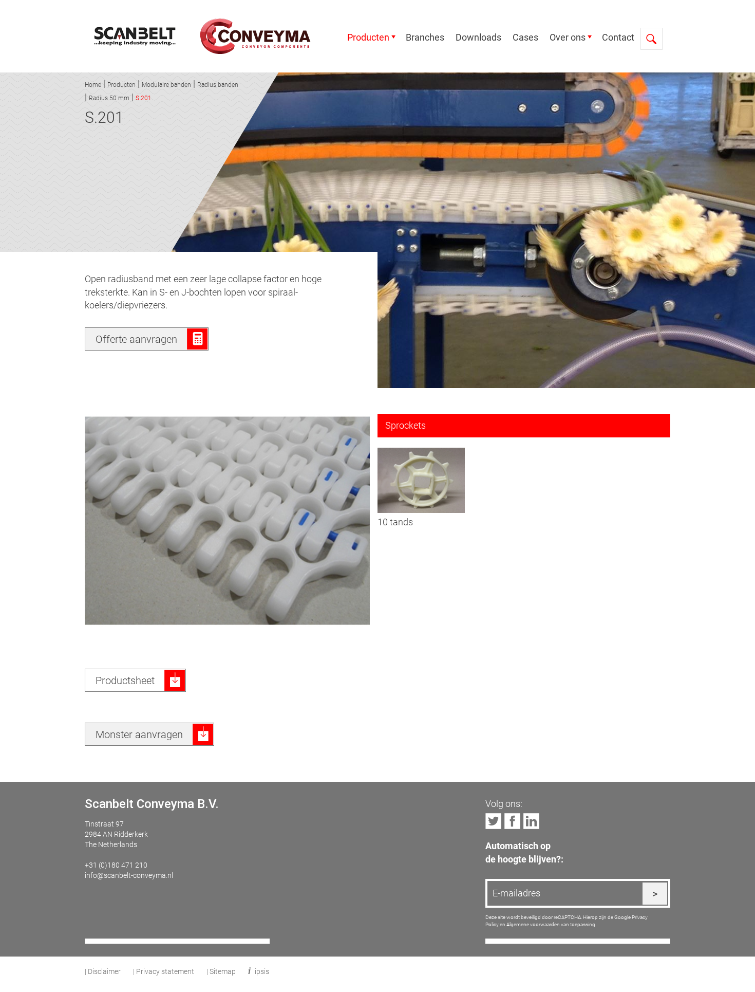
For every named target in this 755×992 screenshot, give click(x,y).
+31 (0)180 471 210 (116, 865)
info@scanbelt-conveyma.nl (129, 875)
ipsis (262, 971)
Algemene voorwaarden (533, 924)
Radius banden (217, 84)
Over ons (568, 37)
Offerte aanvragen (136, 338)
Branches (425, 37)
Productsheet (125, 680)
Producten (368, 37)
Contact (618, 37)
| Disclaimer (103, 971)
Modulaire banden (166, 84)
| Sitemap (221, 971)
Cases (525, 37)
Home (93, 84)
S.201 (144, 98)
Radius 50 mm (109, 98)
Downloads (478, 37)
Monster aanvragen (139, 734)
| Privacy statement (163, 971)
